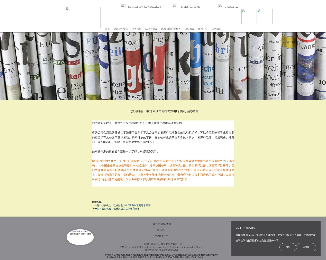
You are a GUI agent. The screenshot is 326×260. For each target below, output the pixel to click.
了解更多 (306, 247)
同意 (287, 247)
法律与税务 (151, 28)
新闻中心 (203, 28)
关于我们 (216, 28)
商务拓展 (136, 28)
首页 (107, 28)
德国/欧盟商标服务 (171, 28)
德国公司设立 (121, 28)
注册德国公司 (158, 165)
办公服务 (189, 28)
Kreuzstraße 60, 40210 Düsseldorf (145, 7)
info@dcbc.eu (231, 7)
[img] (123, 6)
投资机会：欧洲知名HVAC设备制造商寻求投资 (126, 205)
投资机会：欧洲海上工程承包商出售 (121, 208)
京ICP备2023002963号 (166, 250)
